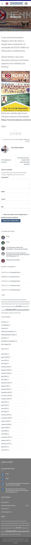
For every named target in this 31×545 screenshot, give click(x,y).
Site (2, 206)
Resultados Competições (8, 341)
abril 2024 (4, 354)
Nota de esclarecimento (13, 260)
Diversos (13, 14)
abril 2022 (4, 379)
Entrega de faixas (15, 272)
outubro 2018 (5, 421)
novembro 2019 (5, 395)
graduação (26, 303)
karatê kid (3, 310)
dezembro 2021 (5, 382)
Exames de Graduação (7, 331)
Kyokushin (11, 309)
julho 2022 (4, 376)
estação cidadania (5, 303)
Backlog (3, 322)
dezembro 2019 (5, 392)
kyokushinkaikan (4, 312)
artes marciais (9, 299)
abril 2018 (4, 434)
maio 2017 (4, 450)
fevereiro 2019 (5, 414)
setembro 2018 (5, 424)
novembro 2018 (5, 418)
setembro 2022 (5, 373)
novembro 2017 (5, 437)
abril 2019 (4, 411)
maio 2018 (4, 430)
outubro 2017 (5, 440)
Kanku (14, 306)
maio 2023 (4, 360)
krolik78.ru (4, 276)
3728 (7, 236)
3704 (7, 242)
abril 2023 (4, 363)
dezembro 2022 (5, 370)
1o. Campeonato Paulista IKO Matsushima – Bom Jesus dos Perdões (17, 248)
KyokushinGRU (23, 310)
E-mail (3, 199)
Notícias (17, 14)
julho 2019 (4, 402)
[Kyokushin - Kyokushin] (16, 3)
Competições (5, 325)
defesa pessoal (11, 301)
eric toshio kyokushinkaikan (24, 301)
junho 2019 (4, 405)
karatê (18, 306)
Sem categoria (5, 344)
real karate (11, 312)
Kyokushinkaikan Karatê (8, 334)
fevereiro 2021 (5, 389)
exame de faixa (12, 303)
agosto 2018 (4, 427)
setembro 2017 (5, 443)
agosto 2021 (4, 386)
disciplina (16, 301)
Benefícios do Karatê (17, 299)
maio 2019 (4, 408)
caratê (6, 301)
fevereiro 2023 (5, 366)
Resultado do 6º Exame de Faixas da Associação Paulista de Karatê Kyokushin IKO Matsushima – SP (17, 254)
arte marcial (3, 299)
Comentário (5, 177)
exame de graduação (19, 303)
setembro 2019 (5, 398)
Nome (3, 191)
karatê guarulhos (25, 306)
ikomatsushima (10, 306)
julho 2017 (4, 446)
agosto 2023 (4, 357)
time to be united (17, 312)
